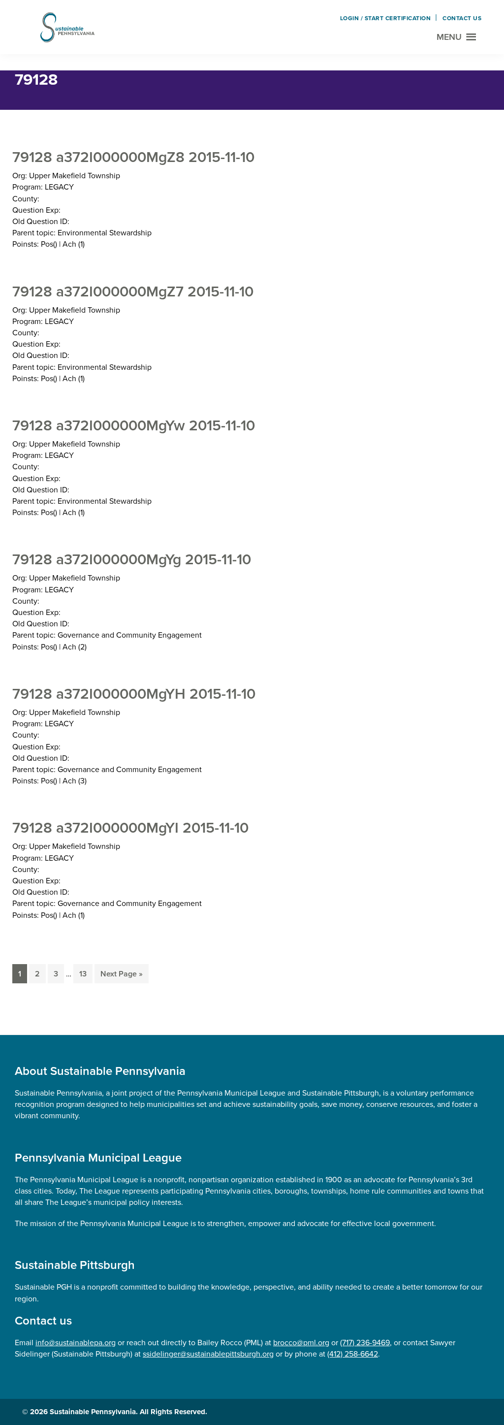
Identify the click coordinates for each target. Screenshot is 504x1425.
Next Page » (121, 975)
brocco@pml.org (301, 1342)
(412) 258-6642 (352, 1354)
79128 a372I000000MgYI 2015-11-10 (130, 828)
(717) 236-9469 (365, 1342)
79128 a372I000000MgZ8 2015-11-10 (133, 157)
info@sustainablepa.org (75, 1342)
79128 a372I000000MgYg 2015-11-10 (131, 559)
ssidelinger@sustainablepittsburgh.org (208, 1354)
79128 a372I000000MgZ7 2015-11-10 (132, 291)
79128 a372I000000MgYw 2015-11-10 (133, 425)
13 (85, 973)
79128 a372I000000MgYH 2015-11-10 (133, 694)
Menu (449, 37)
